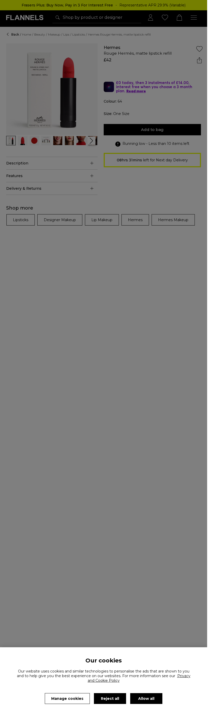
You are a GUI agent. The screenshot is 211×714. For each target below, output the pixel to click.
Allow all (146, 698)
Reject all (110, 698)
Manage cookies (67, 698)
